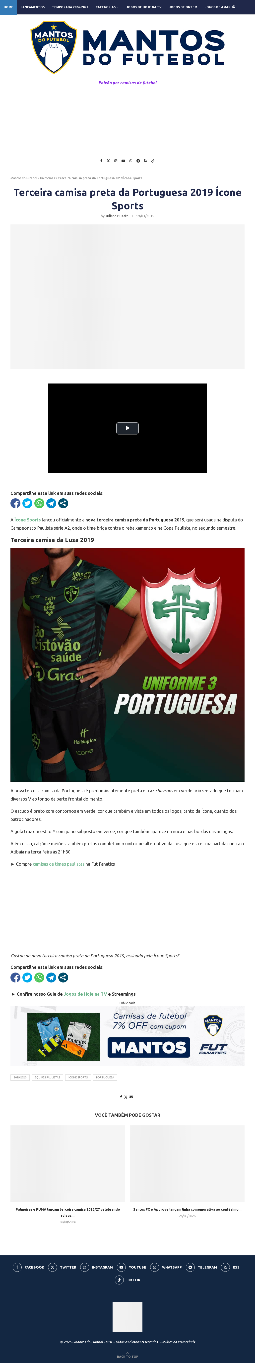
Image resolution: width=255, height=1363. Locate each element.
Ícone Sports (78, 1077)
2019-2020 (20, 1077)
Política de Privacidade (178, 1342)
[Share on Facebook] (121, 1097)
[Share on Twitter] (126, 1097)
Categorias (106, 7)
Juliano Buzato (116, 216)
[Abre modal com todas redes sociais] (63, 503)
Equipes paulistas (47, 1077)
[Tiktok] (153, 161)
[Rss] (145, 161)
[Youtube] (123, 161)
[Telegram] (138, 161)
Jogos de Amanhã (220, 7)
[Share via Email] (131, 1097)
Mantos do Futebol (23, 178)
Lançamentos (33, 7)
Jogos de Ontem (183, 7)
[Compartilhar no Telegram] (51, 503)
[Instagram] (115, 161)
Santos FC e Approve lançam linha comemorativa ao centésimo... (187, 1209)
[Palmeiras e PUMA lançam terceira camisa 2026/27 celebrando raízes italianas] (67, 1163)
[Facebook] (101, 161)
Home (8, 7)
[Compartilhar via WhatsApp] (39, 503)
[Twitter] (108, 161)
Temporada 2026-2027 (70, 7)
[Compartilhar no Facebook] (15, 503)
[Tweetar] (27, 503)
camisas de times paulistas (58, 863)
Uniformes (47, 178)
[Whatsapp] (130, 161)
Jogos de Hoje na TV (144, 7)
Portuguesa (105, 1077)
